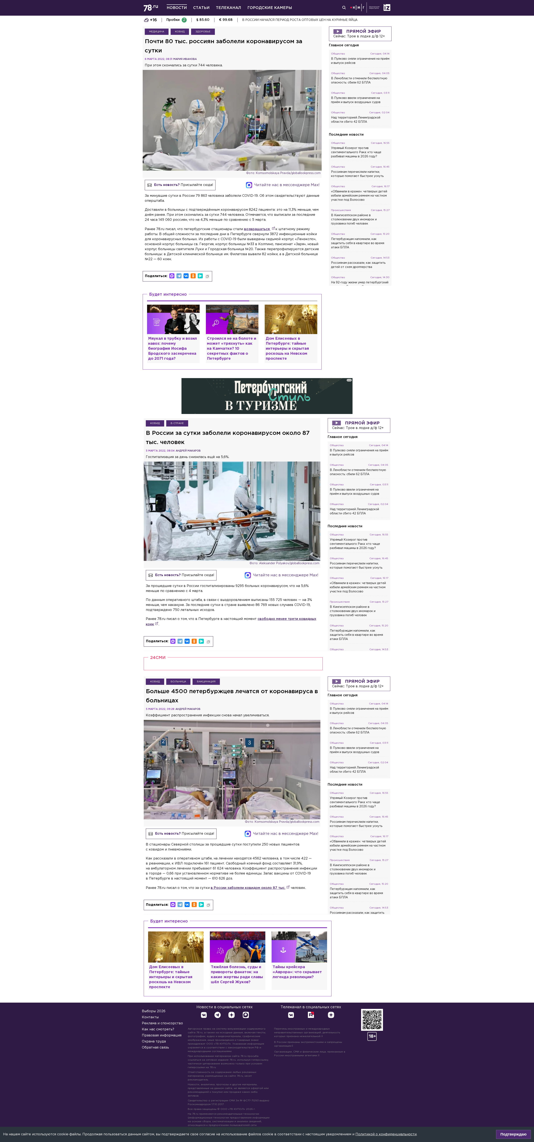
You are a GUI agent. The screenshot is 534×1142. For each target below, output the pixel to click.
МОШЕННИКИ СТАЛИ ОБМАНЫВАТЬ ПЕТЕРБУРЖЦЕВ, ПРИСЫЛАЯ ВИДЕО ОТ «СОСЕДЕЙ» (313, 20)
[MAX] (171, 275)
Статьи (201, 8)
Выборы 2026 (153, 1011)
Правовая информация (161, 1035)
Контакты (150, 1017)
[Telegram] (178, 275)
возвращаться (257, 229)
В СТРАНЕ (177, 423)
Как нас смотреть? (158, 1029)
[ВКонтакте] (186, 275)
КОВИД (180, 31)
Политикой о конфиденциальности (386, 1134)
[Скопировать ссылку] (207, 276)
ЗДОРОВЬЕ (202, 31)
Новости (177, 8)
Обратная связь (155, 1047)
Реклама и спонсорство (162, 1023)
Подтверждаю (513, 1134)
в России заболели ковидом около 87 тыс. (248, 888)
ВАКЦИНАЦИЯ (206, 681)
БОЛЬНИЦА (178, 681)
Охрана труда (154, 1041)
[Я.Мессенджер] (200, 275)
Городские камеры (269, 8)
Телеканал (228, 8)
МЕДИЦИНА (156, 31)
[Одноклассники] (193, 275)
